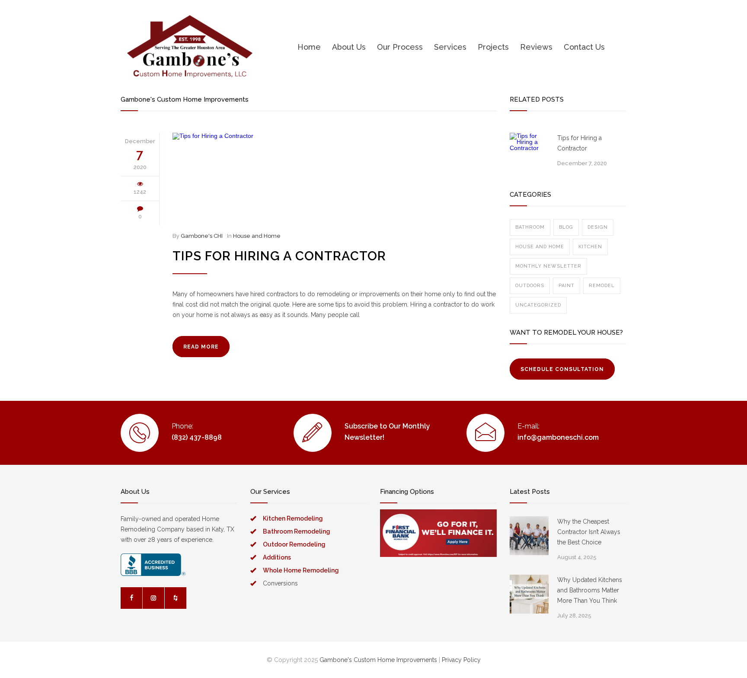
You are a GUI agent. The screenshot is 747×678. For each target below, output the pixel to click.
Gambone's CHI (202, 236)
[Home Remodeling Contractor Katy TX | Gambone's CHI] (190, 47)
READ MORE (201, 347)
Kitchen (590, 246)
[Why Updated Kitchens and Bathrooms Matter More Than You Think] (529, 594)
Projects (493, 46)
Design (597, 227)
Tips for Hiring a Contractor (279, 256)
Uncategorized (538, 305)
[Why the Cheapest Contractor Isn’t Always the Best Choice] (529, 535)
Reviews (536, 46)
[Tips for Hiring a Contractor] (334, 177)
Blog (566, 227)
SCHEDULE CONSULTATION (562, 369)
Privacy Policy (461, 659)
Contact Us (584, 46)
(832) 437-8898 (197, 437)
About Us (349, 46)
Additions (277, 557)
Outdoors (529, 285)
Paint (567, 285)
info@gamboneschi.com (558, 437)
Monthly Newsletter (548, 266)
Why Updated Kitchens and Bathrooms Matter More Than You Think (589, 590)
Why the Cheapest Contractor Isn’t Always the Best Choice (588, 532)
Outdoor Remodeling (294, 544)
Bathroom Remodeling (296, 531)
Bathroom (530, 227)
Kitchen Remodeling (293, 518)
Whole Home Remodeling (301, 570)
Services (450, 46)
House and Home (257, 236)
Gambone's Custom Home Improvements (378, 659)
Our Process (400, 46)
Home (309, 46)
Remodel (602, 285)
